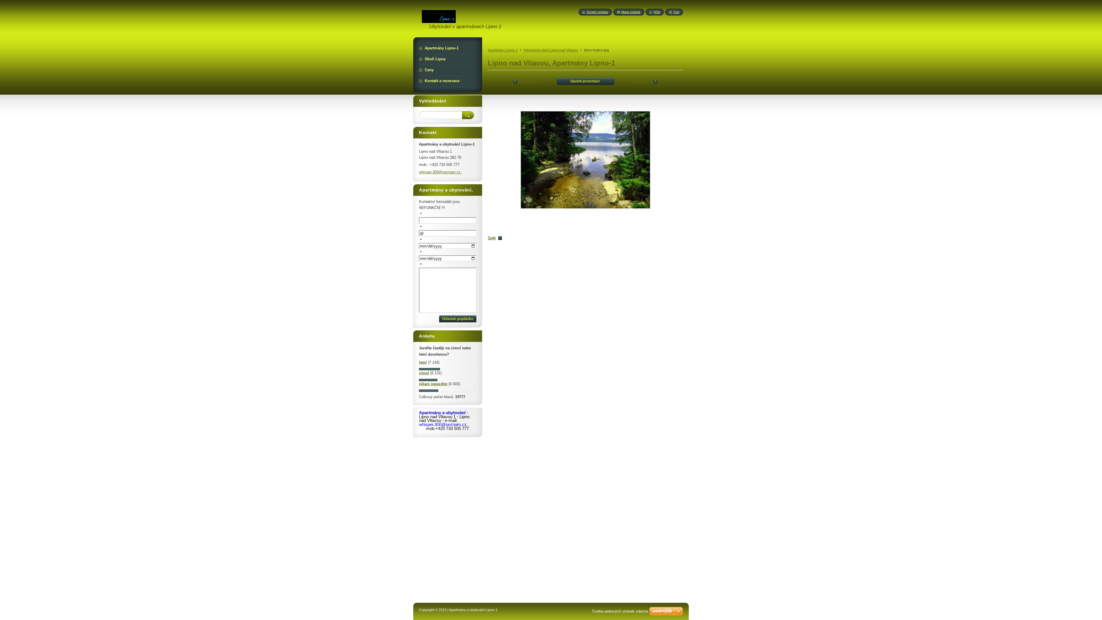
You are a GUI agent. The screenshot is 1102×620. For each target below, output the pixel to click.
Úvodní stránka (597, 12)
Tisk (676, 12)
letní (423, 362)
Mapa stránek (631, 12)
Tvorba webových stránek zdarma (620, 611)
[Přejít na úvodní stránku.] (439, 19)
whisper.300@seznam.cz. (440, 172)
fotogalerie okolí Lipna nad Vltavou (551, 50)
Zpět (492, 238)
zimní (424, 373)
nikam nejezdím (433, 384)
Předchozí (528, 81)
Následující (642, 81)
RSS (657, 12)
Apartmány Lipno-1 (503, 50)
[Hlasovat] (429, 369)
